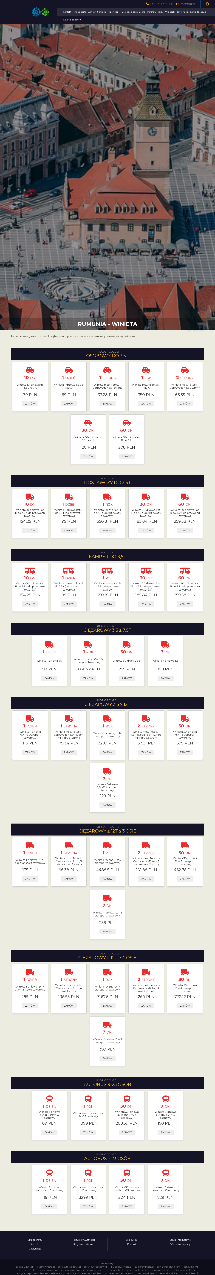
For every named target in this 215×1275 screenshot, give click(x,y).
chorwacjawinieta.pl (47, 1270)
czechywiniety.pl (114, 1270)
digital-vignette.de (185, 1270)
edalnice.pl (73, 1273)
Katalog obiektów (72, 20)
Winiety (92, 12)
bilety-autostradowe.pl (96, 1266)
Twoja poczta (79, 12)
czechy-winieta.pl (70, 1270)
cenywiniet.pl (26, 1270)
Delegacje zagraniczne (133, 12)
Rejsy (160, 12)
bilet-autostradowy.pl (69, 1266)
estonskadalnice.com (171, 1273)
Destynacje (35, 1248)
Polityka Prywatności (83, 1239)
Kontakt (67, 12)
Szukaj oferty (35, 1239)
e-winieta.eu (41, 1273)
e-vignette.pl (24, 1273)
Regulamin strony (83, 1244)
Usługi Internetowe (180, 1239)
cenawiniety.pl (191, 1266)
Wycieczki (169, 12)
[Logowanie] (207, 4)
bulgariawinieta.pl (144, 1266)
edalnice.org (57, 1273)
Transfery (151, 12)
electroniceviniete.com (122, 1273)
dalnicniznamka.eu (162, 1270)
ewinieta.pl (192, 1273)
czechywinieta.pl (92, 1270)
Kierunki (34, 1244)
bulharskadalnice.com (168, 1266)
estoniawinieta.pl (147, 1273)
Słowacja (101, 12)
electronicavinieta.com (94, 1273)
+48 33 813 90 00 (161, 4)
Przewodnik (114, 12)
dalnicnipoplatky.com (137, 1270)
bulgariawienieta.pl (121, 1266)
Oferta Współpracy (180, 1244)
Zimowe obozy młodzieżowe (191, 12)
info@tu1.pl (187, 4)
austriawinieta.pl (46, 1266)
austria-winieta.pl (25, 1266)
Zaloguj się (131, 1239)
